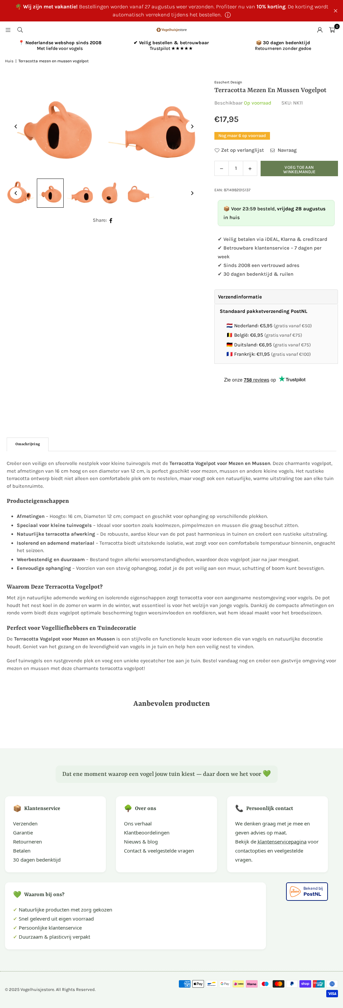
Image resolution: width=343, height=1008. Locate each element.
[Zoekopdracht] (20, 30)
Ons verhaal (138, 823)
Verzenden (25, 823)
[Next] (192, 126)
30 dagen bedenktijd (37, 859)
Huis (9, 61)
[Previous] (16, 126)
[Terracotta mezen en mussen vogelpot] (50, 193)
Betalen (21, 850)
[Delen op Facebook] (111, 220)
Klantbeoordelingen (146, 832)
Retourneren (27, 841)
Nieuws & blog (141, 841)
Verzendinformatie (240, 297)
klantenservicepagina (282, 841)
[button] (332, 30)
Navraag (286, 150)
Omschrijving (27, 444)
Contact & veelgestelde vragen (159, 850)
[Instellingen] (320, 30)
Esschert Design (228, 82)
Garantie (23, 832)
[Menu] (8, 30)
